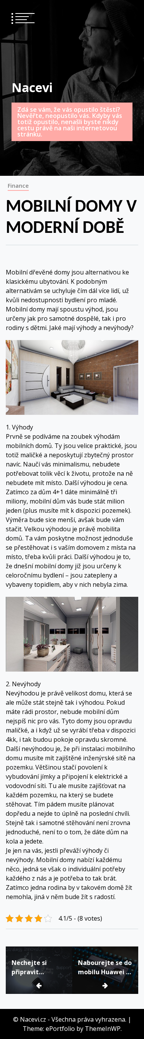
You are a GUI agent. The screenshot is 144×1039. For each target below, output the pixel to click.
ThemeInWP (103, 1028)
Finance (18, 185)
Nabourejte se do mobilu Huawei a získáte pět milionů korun (105, 967)
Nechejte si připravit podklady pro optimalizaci (32, 967)
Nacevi (32, 87)
